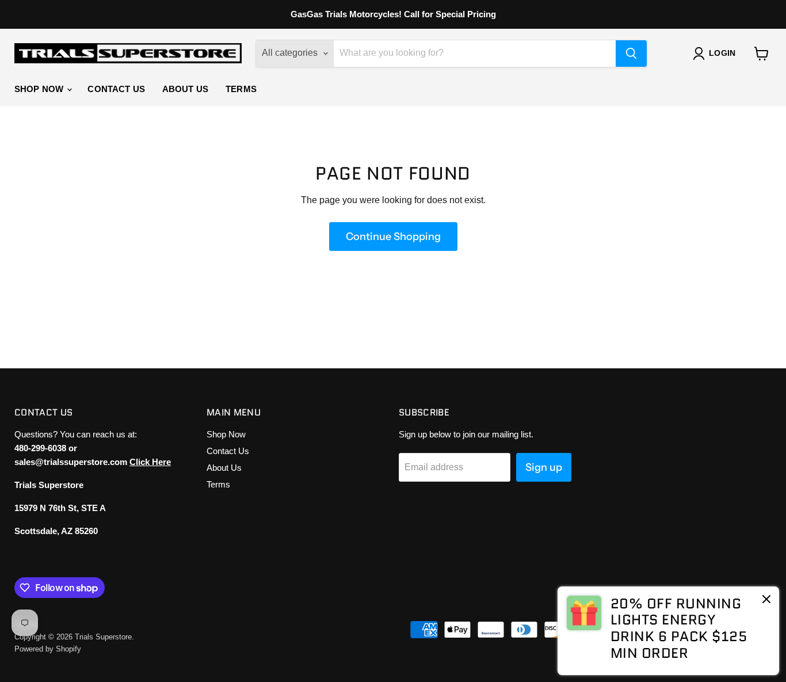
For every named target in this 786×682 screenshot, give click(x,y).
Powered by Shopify (47, 649)
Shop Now (40, 89)
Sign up (543, 467)
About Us (185, 89)
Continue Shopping (393, 236)
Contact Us (116, 89)
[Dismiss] (766, 600)
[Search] (631, 53)
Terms (241, 89)
